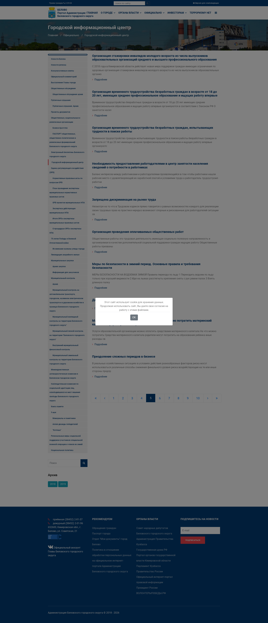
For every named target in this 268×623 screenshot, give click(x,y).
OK (134, 317)
